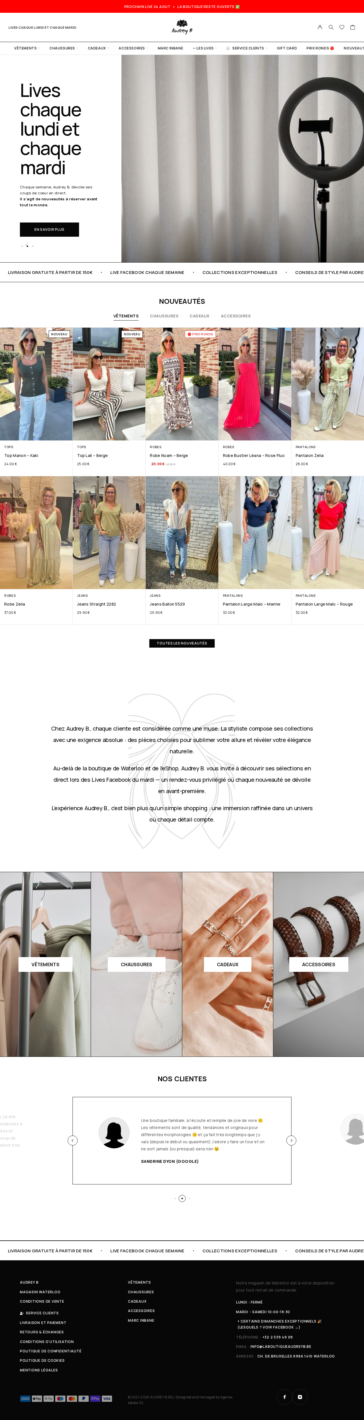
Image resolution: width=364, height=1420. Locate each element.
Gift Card (287, 48)
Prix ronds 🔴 (320, 48)
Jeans (82, 595)
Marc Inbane (170, 48)
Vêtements (25, 48)
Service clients (248, 48)
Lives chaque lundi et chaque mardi (42, 27)
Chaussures (62, 48)
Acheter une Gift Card (58, 200)
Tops (8, 447)
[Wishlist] (342, 27)
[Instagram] (300, 1397)
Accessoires (132, 48)
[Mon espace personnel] (320, 27)
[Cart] (352, 27)
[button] (22, 246)
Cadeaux (97, 48)
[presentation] (73, 1140)
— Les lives (203, 48)
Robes (155, 447)
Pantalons (306, 447)
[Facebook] (284, 1397)
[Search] (331, 27)
